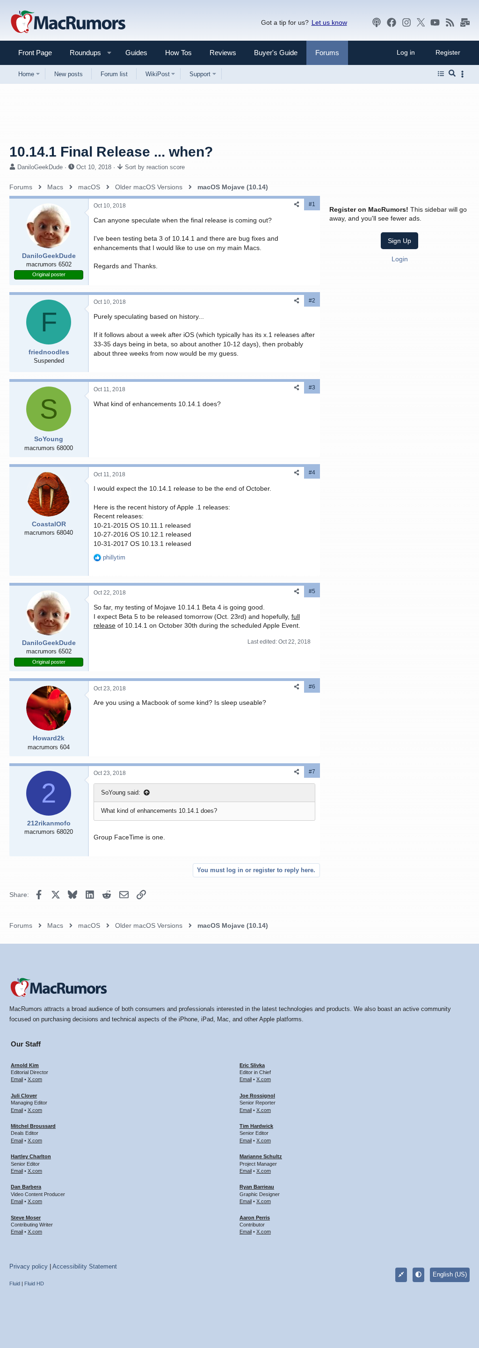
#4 (312, 472)
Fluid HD (34, 1283)
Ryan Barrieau (257, 1187)
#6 (312, 686)
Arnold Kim (25, 1065)
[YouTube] (435, 22)
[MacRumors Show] (376, 22)
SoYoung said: (120, 792)
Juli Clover (24, 1095)
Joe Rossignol (257, 1095)
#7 (312, 771)
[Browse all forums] (441, 73)
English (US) (450, 1274)
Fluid (14, 1283)
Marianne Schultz (261, 1156)
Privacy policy (28, 1266)
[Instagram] (406, 22)
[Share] (296, 204)
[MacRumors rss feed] (450, 22)
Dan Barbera (26, 1187)
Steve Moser (26, 1217)
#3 (312, 387)
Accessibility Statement (84, 1266)
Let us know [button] (329, 22)
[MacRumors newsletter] (465, 22)
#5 (312, 591)
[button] (81, 53)
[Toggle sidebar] (464, 74)
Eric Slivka (252, 1065)
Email (17, 1079)
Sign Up (399, 240)
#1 (312, 204)
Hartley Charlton (31, 1156)
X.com (35, 1079)
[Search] (452, 73)
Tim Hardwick (256, 1126)
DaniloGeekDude (40, 167)
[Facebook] (391, 22)
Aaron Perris (255, 1217)
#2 (312, 300)
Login (400, 259)
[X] (421, 22)
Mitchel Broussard (33, 1126)
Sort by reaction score (155, 167)
